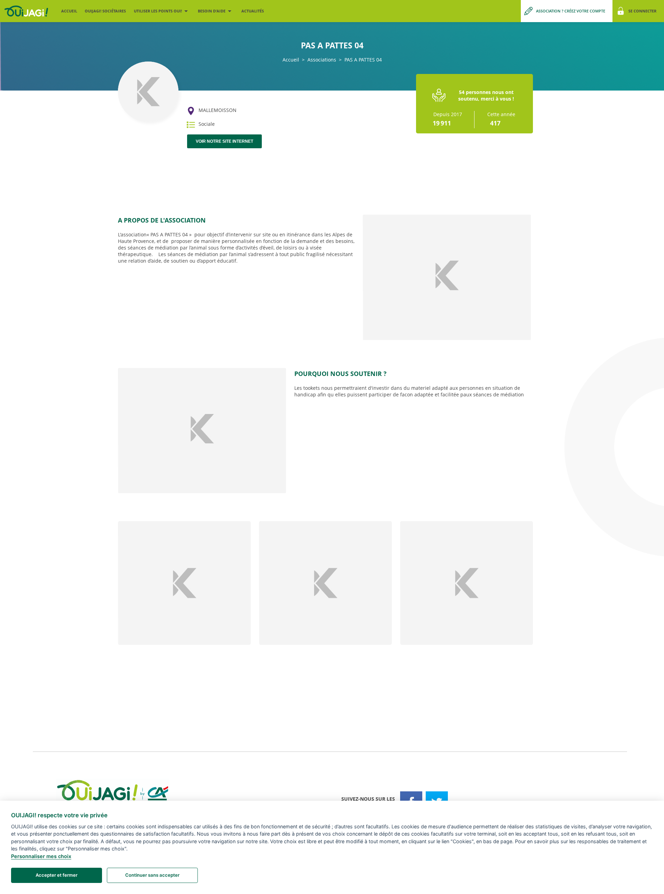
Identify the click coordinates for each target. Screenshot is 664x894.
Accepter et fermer (56, 875)
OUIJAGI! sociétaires (105, 10)
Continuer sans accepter (152, 875)
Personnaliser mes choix (41, 856)
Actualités (252, 10)
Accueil (69, 10)
